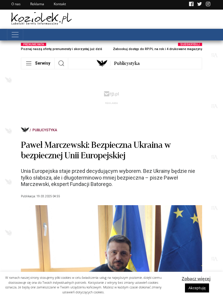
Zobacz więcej (196, 278)
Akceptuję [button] (197, 287)
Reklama (37, 3)
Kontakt (60, 3)
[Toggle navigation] (15, 34)
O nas (16, 3)
